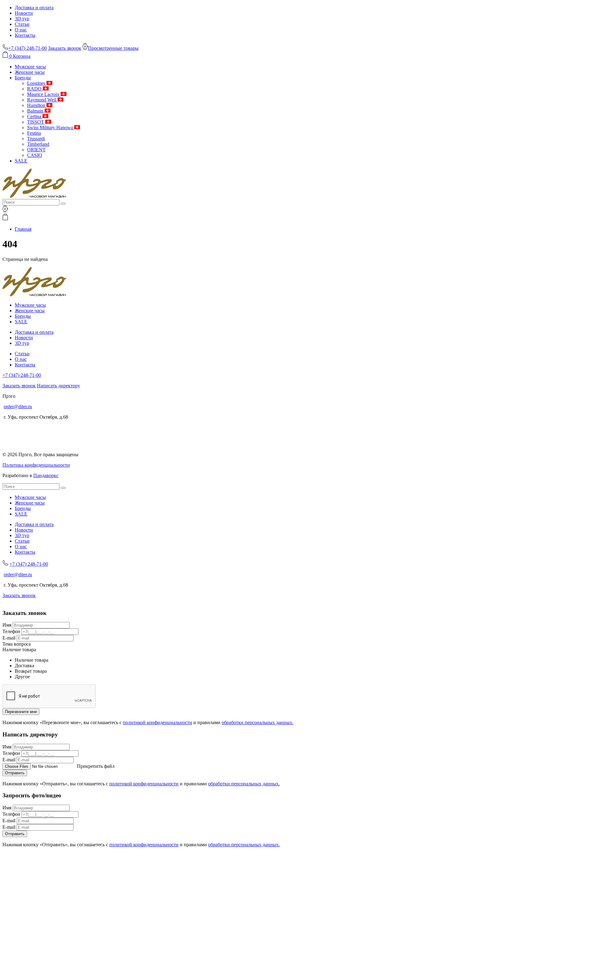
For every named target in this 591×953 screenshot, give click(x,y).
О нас (21, 29)
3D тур (22, 18)
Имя (6, 625)
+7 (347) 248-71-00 (21, 375)
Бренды (23, 77)
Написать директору (58, 385)
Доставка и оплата (34, 7)
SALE (21, 160)
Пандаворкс (45, 475)
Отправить (15, 773)
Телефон (11, 631)
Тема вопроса (16, 644)
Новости (24, 13)
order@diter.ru (18, 406)
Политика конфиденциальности (36, 465)
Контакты (25, 35)
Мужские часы (30, 66)
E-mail (8, 637)
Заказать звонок (64, 48)
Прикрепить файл (96, 766)
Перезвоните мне (21, 711)
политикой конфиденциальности (157, 722)
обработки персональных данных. (257, 722)
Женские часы (30, 72)
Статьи (22, 24)
